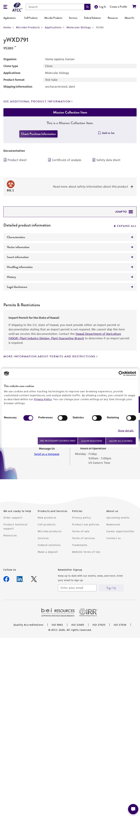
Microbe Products (53, 18)
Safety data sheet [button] (108, 160)
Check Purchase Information (38, 134)
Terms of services (83, 538)
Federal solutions (49, 545)
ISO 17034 (120, 624)
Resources (113, 18)
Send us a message (46, 454)
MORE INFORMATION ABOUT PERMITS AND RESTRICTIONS (49, 356)
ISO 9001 (57, 624)
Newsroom (113, 524)
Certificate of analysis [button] (66, 160)
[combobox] (55, 7)
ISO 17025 (99, 624)
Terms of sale (80, 531)
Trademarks (79, 545)
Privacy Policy (43, 399)
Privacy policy (81, 517)
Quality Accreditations (28, 624)
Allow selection (91, 440)
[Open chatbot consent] (133, 809)
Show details (126, 430)
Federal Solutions (92, 18)
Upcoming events (117, 517)
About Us (129, 18)
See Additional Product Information (37, 101)
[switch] (62, 418)
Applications (9, 18)
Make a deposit (48, 551)
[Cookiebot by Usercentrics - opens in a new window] (121, 373)
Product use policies (85, 524)
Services (73, 18)
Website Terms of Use (86, 551)
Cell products (46, 524)
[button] (87, 7)
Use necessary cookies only (57, 440)
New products (47, 517)
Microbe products (49, 531)
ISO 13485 (77, 624)
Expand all (127, 226)
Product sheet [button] (17, 160)
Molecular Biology (79, 27)
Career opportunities (120, 531)
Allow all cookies (120, 440)
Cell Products (30, 18)
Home (7, 27)
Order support (12, 517)
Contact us (113, 538)
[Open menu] (5, 7)
